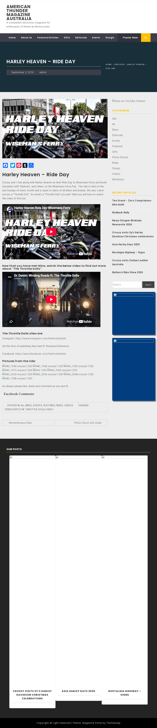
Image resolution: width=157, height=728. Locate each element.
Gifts (67, 37)
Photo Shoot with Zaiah (87, 422)
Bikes (29, 405)
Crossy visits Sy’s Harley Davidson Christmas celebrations (133, 234)
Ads (114, 118)
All (22, 405)
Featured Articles (47, 37)
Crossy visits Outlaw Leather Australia (130, 262)
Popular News (130, 37)
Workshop (118, 179)
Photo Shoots (120, 157)
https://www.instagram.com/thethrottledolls (40, 338)
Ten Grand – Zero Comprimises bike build (131, 202)
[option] (32, 578)
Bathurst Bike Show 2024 (127, 272)
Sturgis (109, 37)
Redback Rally (120, 212)
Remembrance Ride (20, 422)
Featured (49, 405)
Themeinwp (114, 722)
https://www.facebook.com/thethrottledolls (40, 353)
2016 (7, 409)
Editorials (81, 37)
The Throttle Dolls (32, 409)
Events (96, 37)
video (50, 409)
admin (42, 72)
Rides (59, 405)
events (15, 409)
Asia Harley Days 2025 (126, 244)
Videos (68, 405)
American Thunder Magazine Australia (19, 13)
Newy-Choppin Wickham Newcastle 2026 (127, 222)
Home (12, 37)
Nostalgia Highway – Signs (128, 252)
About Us (26, 37)
